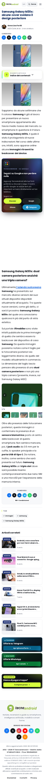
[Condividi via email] (29, 37)
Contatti (23, 778)
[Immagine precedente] (5, 395)
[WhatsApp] (24, 37)
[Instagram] (18, 730)
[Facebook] (4, 37)
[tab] (6, 415)
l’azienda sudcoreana (28, 287)
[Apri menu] (40, 4)
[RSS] (25, 736)
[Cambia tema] (24, 4)
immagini (9, 516)
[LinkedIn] (14, 37)
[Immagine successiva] (39, 395)
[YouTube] (25, 730)
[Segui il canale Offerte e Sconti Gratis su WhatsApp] (37, 730)
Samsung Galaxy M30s (14, 521)
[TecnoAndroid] (11, 4)
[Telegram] (19, 37)
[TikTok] (18, 736)
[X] (9, 37)
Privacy (34, 778)
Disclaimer (11, 778)
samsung (23, 516)
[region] (22, 395)
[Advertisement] (22, 231)
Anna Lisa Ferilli (15, 25)
